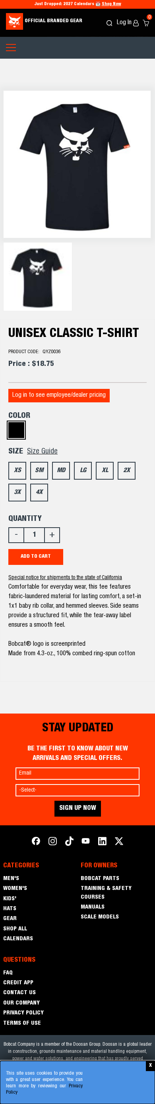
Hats (9, 909)
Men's (11, 879)
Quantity (25, 519)
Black (16, 430)
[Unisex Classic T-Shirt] (77, 164)
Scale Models (100, 917)
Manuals (93, 907)
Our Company (21, 1003)
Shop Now (111, 4)
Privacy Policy (23, 1013)
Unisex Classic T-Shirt (73, 334)
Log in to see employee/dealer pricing (59, 395)
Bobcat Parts (100, 879)
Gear (10, 919)
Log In (125, 23)
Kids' (9, 899)
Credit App (18, 983)
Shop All (15, 929)
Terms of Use (22, 1023)
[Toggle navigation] (11, 48)
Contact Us (19, 993)
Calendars (18, 939)
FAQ (8, 973)
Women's (15, 889)
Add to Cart (36, 556)
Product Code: (34, 352)
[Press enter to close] (150, 1066)
